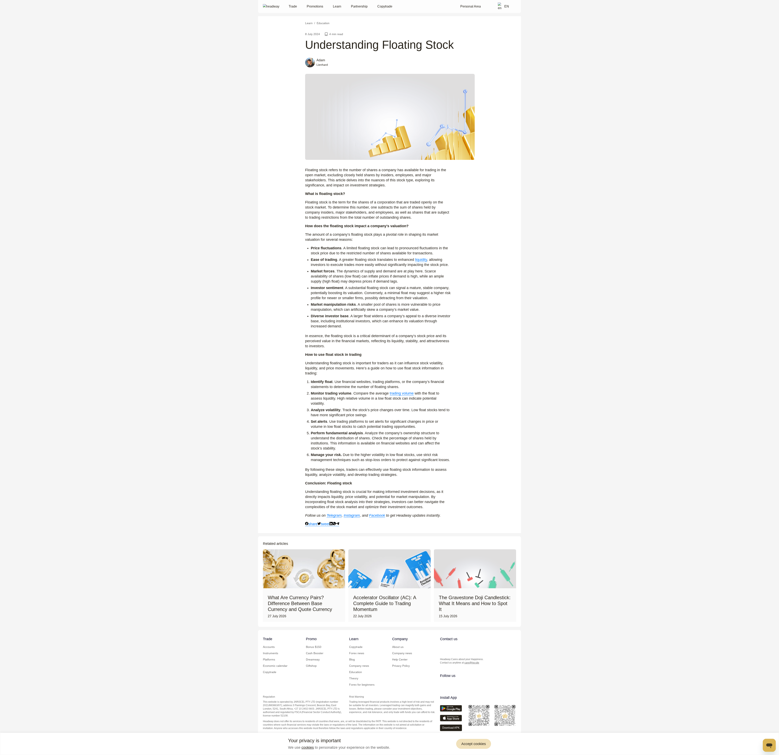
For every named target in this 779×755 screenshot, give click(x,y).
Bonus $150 (313, 647)
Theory (353, 678)
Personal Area (470, 6)
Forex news (356, 653)
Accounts (269, 647)
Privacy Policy (401, 665)
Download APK (451, 727)
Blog (352, 659)
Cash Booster (314, 653)
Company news (359, 665)
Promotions (315, 6)
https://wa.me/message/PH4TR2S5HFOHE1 (451, 647)
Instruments (270, 653)
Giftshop (311, 665)
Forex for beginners (361, 684)
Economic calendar (275, 665)
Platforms (269, 659)
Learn (337, 6)
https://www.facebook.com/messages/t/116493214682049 (475, 647)
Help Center (400, 659)
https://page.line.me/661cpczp (467, 647)
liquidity (421, 260)
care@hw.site (471, 662)
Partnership (359, 6)
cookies (307, 747)
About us (397, 647)
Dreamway (313, 659)
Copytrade (384, 6)
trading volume (402, 393)
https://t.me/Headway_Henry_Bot (459, 647)
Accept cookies (473, 744)
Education (355, 672)
